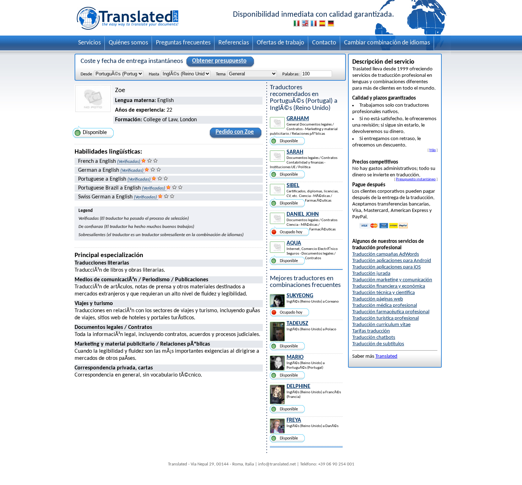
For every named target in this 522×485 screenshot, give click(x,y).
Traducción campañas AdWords (385, 254)
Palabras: (290, 74)
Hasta (154, 74)
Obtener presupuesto (219, 61)
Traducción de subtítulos (378, 344)
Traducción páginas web (377, 299)
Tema (220, 74)
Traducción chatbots (373, 337)
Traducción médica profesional (384, 305)
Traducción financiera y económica (388, 286)
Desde (86, 74)
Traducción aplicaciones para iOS (386, 267)
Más (432, 150)
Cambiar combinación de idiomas (387, 43)
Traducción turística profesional (385, 318)
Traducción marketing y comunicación (392, 280)
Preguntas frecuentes (183, 43)
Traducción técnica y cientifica (383, 292)
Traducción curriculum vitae (381, 324)
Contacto (324, 43)
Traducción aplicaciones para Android (391, 260)
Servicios (89, 43)
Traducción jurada (371, 273)
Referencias (233, 43)
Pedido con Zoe (235, 132)
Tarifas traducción (371, 331)
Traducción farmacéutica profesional (390, 312)
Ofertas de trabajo (280, 43)
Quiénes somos (128, 43)
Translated (386, 356)
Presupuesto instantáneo (416, 179)
